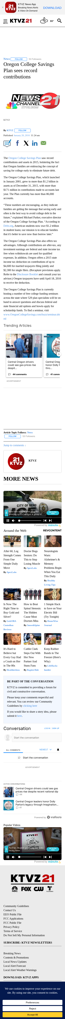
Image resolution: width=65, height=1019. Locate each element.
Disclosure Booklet (27, 274)
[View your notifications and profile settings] (58, 749)
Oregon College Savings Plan (24, 158)
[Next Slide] (59, 354)
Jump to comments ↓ (14, 445)
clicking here (30, 705)
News (30, 432)
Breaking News (12, 953)
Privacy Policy (11, 926)
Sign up (55, 728)
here (19, 715)
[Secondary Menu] (7, 20)
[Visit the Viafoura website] (54, 817)
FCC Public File (12, 922)
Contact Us (9, 910)
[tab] (13, 750)
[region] (32, 773)
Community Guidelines (16, 906)
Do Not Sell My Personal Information (24, 935)
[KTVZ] (23, 21)
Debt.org (8, 225)
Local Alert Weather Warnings (20, 970)
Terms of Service (12, 931)
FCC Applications (13, 918)
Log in (47, 728)
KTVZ (10, 130)
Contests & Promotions (16, 957)
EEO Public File (12, 914)
